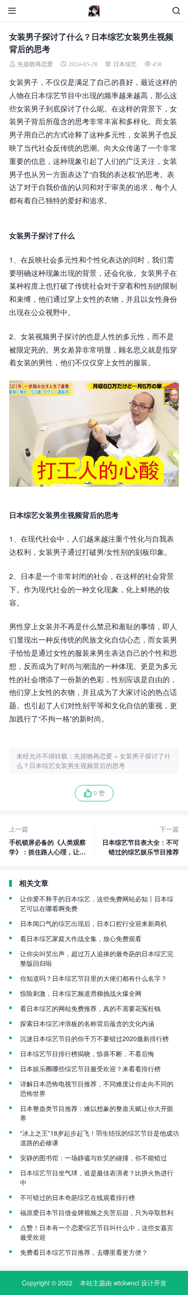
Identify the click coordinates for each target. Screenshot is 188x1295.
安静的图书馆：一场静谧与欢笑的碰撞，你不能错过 (93, 1157)
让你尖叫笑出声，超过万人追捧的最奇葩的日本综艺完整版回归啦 (96, 958)
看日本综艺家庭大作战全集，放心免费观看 (80, 938)
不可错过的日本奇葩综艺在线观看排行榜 (77, 1197)
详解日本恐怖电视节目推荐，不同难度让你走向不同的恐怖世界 (96, 1088)
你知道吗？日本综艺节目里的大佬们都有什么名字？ (93, 978)
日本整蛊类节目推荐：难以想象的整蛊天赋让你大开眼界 (96, 1113)
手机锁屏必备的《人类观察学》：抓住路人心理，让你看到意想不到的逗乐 (47, 840)
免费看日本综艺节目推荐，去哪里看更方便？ (84, 1252)
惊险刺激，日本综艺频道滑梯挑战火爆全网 (80, 993)
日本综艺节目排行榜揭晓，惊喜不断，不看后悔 (87, 1053)
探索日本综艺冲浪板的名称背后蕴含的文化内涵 (87, 1023)
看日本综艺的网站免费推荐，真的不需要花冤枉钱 (90, 1008)
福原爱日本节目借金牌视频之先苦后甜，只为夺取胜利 (96, 1212)
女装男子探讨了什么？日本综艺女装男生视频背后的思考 (93, 760)
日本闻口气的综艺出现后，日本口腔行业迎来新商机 (93, 923)
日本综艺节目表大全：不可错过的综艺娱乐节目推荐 (140, 840)
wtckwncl (126, 1282)
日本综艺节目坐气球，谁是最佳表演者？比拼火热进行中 (96, 1177)
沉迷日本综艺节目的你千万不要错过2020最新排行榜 (94, 1038)
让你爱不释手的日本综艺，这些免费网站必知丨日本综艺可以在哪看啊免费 (96, 903)
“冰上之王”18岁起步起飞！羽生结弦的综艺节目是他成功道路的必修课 (99, 1137)
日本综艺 (125, 64)
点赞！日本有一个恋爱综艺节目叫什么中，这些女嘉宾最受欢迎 (96, 1232)
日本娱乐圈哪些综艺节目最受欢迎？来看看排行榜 (90, 1068)
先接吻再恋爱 (35, 64)
